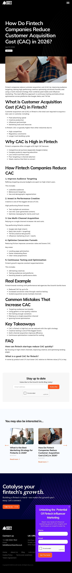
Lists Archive (33, 552)
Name (40, 530)
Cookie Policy (7, 555)
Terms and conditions (24, 555)
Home (5, 552)
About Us (14, 552)
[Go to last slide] (7, 445)
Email (40, 538)
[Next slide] (65, 445)
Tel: (10, 540)
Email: (12, 543)
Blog (23, 552)
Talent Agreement (9, 558)
